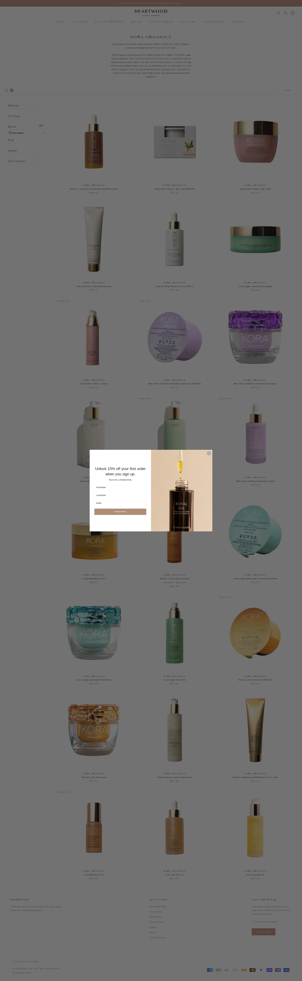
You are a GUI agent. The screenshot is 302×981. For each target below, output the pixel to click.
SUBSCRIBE (120, 512)
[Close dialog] (209, 453)
